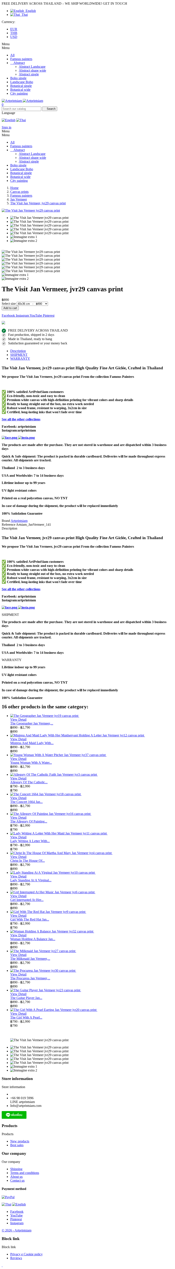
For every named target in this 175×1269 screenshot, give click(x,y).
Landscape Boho (21, 82)
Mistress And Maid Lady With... (32, 743)
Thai (24, 14)
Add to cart (10, 308)
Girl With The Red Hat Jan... (29, 919)
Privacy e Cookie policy (26, 1254)
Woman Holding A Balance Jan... (32, 939)
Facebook (9, 315)
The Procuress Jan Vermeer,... (30, 978)
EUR (13, 29)
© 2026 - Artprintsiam (16, 1230)
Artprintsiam (19, 521)
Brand (6, 521)
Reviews (16, 1258)
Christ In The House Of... (27, 860)
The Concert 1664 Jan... (26, 802)
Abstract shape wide (32, 70)
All (12, 55)
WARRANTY (20, 358)
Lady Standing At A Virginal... (30, 880)
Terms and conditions (24, 1173)
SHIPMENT (19, 355)
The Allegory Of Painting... (28, 821)
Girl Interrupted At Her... (27, 900)
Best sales (16, 1145)
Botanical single (21, 86)
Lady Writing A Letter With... (30, 841)
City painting (19, 93)
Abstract (19, 63)
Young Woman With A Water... (31, 762)
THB (13, 33)
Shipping (16, 1169)
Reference (9, 524)
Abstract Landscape (32, 66)
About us (16, 1176)
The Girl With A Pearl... (26, 1017)
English (30, 11)
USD (13, 37)
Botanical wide (20, 89)
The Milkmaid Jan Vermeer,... (30, 958)
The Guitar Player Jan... (26, 998)
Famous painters (21, 59)
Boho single (18, 78)
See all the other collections (21, 419)
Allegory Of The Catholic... (29, 782)
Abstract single (29, 74)
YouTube (36, 315)
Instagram (23, 315)
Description (18, 351)
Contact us (17, 1180)
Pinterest (48, 315)
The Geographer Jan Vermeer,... (31, 723)
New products (19, 1141)
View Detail (18, 719)
